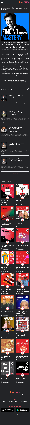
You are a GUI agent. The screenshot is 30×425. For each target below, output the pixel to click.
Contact (10, 401)
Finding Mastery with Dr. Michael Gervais (18, 6)
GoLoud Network (15, 403)
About (4, 401)
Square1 (18, 414)
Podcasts (6, 6)
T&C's (16, 401)
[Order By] (28, 89)
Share (22, 80)
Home (2, 6)
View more (15, 173)
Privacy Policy (23, 401)
